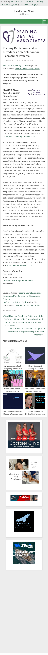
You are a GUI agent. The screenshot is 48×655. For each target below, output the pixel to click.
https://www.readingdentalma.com (19, 137)
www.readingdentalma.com (19, 265)
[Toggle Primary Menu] (44, 21)
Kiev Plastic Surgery (29, 5)
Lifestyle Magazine (8, 5)
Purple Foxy (28, 60)
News (14, 310)
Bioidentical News (24, 11)
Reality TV (41, 1)
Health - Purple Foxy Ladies (15, 66)
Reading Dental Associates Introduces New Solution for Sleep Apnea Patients (22, 296)
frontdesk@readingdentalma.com (18, 280)
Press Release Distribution (23, 1)
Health (8, 310)
